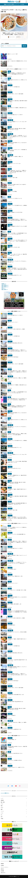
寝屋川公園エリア (5, 289)
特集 (1, 805)
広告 (1, 816)
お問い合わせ (3, 872)
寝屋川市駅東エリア (5, 286)
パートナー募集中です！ (5, 793)
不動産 (2, 818)
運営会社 (2, 869)
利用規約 (2, 865)
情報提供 (2, 800)
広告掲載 (2, 870)
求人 (1, 814)
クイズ (2, 813)
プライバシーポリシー (4, 867)
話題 (1, 809)
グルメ (2, 803)
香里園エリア (4, 283)
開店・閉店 (3, 802)
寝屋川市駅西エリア (5, 285)
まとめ (2, 807)
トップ (2, 798)
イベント (2, 811)
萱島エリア (3, 288)
